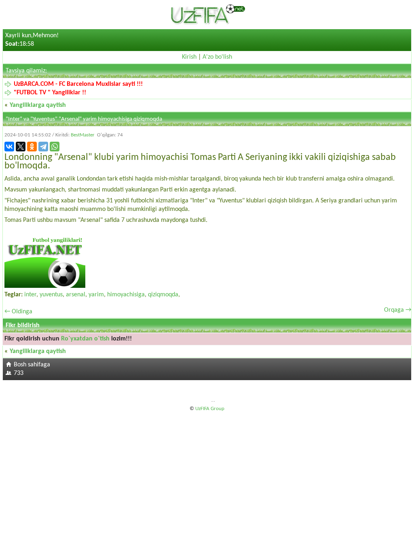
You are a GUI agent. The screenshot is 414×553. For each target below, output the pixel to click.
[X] (20, 146)
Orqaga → (397, 310)
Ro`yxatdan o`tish (85, 339)
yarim (96, 294)
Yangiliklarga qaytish (38, 105)
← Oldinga (18, 311)
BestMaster (83, 135)
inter (30, 294)
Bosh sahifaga (32, 365)
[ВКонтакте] (9, 146)
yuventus (51, 294)
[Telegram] (43, 146)
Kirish (189, 57)
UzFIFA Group (209, 408)
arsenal (75, 294)
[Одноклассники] (32, 146)
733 (18, 373)
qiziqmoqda (163, 294)
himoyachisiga (126, 294)
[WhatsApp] (54, 146)
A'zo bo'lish (217, 57)
